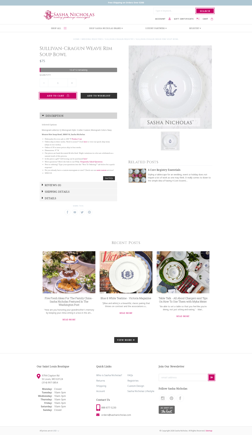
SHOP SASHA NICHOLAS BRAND (105, 28)
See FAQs (109, 178)
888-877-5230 (108, 407)
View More (125, 340)
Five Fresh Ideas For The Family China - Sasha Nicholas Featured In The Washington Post (69, 301)
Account (100, 391)
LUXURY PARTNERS (155, 28)
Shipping (101, 385)
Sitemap (208, 430)
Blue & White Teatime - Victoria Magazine (126, 298)
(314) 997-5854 (50, 382)
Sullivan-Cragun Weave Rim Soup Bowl (157, 39)
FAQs (130, 375)
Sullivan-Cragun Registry (119, 39)
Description (54, 115)
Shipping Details (57, 191)
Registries (133, 380)
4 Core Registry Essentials (164, 170)
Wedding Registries (92, 39)
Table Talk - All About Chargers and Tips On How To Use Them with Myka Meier (183, 299)
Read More (69, 319)
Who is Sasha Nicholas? (109, 375)
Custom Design (135, 385)
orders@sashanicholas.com (116, 414)
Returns (100, 380)
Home (76, 39)
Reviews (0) (52, 185)
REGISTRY (194, 28)
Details (50, 198)
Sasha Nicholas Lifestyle (140, 391)
